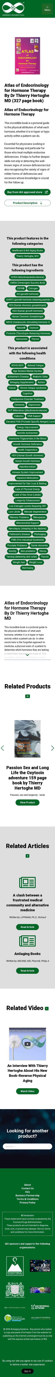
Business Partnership (27, 1195)
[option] (27, 763)
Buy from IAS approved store (25, 192)
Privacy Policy (27, 1202)
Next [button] (52, 748)
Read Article (27, 927)
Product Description (25, 202)
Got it (27, 1371)
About (27, 1184)
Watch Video (27, 1091)
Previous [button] (2, 748)
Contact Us (27, 1188)
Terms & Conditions (28, 1199)
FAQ (27, 1192)
